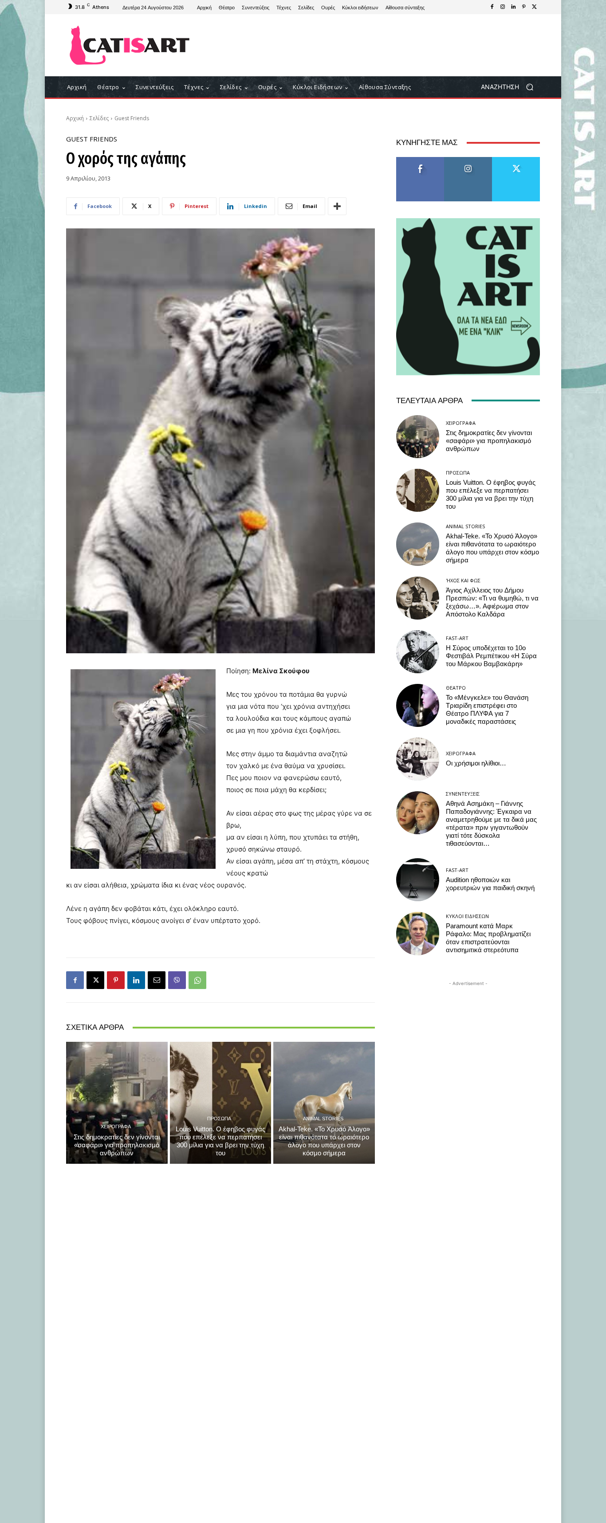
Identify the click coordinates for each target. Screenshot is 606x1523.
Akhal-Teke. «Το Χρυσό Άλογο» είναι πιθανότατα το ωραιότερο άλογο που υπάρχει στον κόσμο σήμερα (324, 1141)
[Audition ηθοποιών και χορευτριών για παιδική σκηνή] (417, 879)
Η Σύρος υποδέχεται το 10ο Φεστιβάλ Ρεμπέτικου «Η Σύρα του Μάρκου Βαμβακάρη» (491, 656)
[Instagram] (502, 7)
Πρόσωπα (219, 1118)
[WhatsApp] (197, 980)
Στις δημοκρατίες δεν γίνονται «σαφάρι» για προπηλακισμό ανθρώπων (117, 1145)
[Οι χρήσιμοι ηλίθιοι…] (417, 759)
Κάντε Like (420, 160)
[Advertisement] (376, 45)
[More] (337, 206)
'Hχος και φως (463, 580)
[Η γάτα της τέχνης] (129, 45)
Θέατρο (456, 687)
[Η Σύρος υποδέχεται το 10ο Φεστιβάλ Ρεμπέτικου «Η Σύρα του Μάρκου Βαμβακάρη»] (417, 651)
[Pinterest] (524, 7)
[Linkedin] (513, 7)
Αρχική (75, 118)
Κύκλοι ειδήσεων (467, 916)
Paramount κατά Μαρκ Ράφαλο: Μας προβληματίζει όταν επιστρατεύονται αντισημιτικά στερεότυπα (488, 938)
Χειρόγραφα (116, 1126)
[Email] (156, 980)
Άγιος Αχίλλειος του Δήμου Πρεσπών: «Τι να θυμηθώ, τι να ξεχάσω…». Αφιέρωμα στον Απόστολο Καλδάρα (492, 602)
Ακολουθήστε (468, 160)
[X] (534, 7)
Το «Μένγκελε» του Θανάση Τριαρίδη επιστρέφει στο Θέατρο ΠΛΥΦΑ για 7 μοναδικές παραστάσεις (487, 710)
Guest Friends (131, 118)
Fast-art (457, 638)
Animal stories (323, 1118)
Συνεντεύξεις (463, 793)
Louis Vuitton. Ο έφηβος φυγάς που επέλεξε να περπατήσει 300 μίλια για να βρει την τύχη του (220, 1141)
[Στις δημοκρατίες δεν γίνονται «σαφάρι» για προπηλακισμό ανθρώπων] (117, 1102)
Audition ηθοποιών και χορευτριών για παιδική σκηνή (490, 884)
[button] (510, 87)
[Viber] (177, 980)
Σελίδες (99, 118)
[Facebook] (492, 7)
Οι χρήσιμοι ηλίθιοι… (476, 763)
